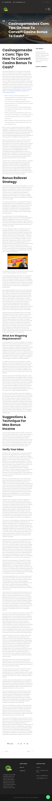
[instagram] (49, 2)
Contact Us (22, 770)
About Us (22, 767)
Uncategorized (13, 20)
